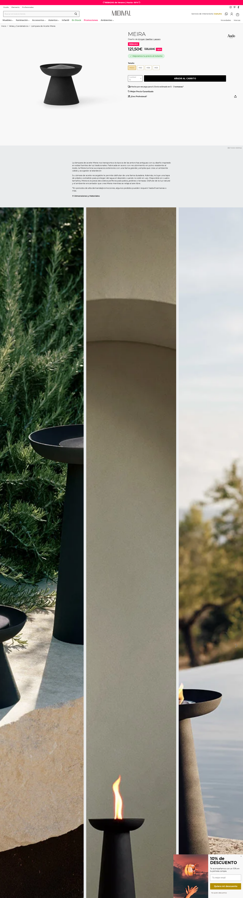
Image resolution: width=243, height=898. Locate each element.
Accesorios (38, 20)
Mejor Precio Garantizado (141, 91)
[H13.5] (132, 70)
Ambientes (107, 20)
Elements (15, 7)
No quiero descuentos (219, 892)
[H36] (149, 70)
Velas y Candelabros (18, 26)
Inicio (3, 26)
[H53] (157, 70)
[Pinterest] (235, 8)
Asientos (53, 20)
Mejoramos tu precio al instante (147, 56)
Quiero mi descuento (225, 886)
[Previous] (6, 645)
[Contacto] (227, 14)
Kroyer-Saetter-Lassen (149, 39)
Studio (6, 7)
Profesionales (28, 7)
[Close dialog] (241, 856)
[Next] (236, 645)
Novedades (226, 20)
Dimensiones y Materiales (87, 196)
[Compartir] (235, 97)
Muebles (7, 20)
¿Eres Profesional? (138, 96)
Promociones (91, 20)
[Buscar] (75, 14)
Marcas (237, 20)
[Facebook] (239, 8)
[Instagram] (231, 8)
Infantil (65, 20)
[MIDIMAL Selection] (121, 13)
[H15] (141, 70)
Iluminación (22, 20)
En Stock (76, 20)
